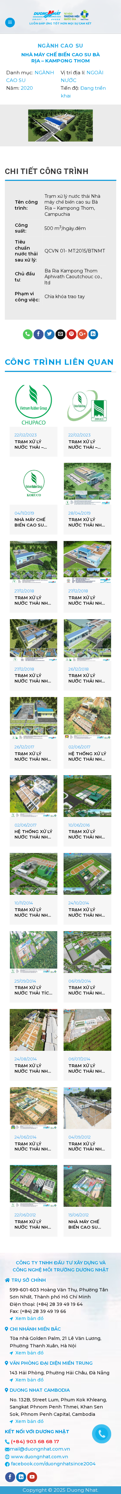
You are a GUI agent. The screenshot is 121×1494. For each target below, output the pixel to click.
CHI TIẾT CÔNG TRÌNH (46, 171)
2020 (27, 88)
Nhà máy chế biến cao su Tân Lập (83, 1224)
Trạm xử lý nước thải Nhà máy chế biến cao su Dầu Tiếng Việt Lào (86, 834)
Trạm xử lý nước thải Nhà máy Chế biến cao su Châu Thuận (33, 600)
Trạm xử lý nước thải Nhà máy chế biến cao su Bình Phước (33, 1146)
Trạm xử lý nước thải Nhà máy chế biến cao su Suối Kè (86, 1068)
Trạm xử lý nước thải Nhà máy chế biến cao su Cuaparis (33, 1224)
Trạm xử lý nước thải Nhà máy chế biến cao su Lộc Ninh (86, 990)
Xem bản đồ (29, 1318)
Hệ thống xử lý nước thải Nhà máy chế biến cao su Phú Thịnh (87, 756)
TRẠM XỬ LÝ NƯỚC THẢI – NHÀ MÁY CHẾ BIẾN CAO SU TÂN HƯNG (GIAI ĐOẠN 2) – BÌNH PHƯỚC (86, 444)
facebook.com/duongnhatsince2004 (53, 1464)
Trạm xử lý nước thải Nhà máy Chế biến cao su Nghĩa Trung (86, 600)
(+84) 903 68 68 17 (35, 1441)
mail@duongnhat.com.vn (40, 1449)
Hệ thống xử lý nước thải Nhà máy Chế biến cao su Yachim (33, 834)
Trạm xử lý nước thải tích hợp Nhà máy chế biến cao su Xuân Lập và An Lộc (33, 990)
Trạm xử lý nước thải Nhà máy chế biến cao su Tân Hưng (33, 756)
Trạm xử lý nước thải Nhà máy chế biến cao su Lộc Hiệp (33, 912)
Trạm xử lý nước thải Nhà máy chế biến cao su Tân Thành (86, 912)
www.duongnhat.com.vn (39, 1457)
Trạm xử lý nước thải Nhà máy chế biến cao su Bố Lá (86, 1146)
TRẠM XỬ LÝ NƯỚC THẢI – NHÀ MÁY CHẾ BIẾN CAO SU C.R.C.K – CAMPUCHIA (30, 444)
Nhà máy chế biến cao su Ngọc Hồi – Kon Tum (33, 522)
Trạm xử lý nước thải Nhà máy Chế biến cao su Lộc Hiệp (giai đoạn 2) (33, 678)
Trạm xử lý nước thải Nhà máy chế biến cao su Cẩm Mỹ (33, 1068)
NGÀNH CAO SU (61, 46)
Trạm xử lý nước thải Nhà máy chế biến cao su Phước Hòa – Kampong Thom (86, 522)
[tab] (60, 171)
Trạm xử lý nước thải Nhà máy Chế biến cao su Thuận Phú (86, 678)
